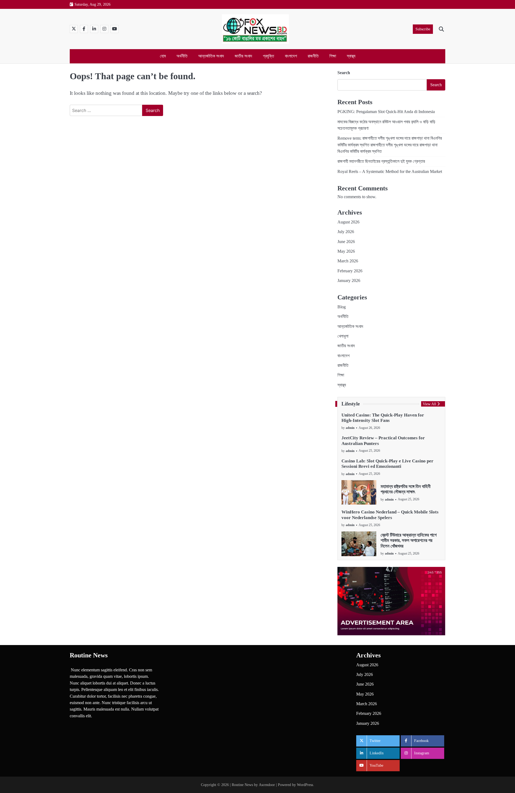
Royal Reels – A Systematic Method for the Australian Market (389, 171)
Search (343, 72)
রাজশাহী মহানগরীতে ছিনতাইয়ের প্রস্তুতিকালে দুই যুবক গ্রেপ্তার (381, 161)
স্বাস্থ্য (351, 56)
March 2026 (347, 261)
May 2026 (346, 251)
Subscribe (422, 29)
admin (350, 428)
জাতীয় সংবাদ (243, 56)
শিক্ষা (332, 56)
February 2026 (349, 271)
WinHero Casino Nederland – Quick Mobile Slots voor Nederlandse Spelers (390, 514)
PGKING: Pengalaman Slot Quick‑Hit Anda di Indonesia (386, 111)
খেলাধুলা (342, 336)
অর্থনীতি (181, 56)
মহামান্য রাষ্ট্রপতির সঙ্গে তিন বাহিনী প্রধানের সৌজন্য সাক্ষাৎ (406, 489)
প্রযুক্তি (268, 56)
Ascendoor (267, 785)
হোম (163, 56)
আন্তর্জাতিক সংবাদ (211, 56)
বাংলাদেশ (291, 56)
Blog (341, 307)
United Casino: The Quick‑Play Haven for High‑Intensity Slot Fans (382, 417)
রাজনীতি (313, 56)
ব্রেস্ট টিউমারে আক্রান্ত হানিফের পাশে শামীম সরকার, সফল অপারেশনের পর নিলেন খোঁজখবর (409, 541)
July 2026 (345, 231)
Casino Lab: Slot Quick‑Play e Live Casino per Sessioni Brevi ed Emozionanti (387, 463)
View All (429, 404)
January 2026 (348, 280)
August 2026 (348, 222)
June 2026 (346, 241)
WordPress (305, 785)
